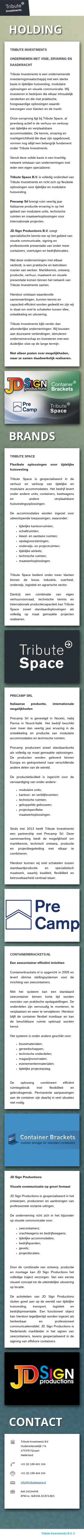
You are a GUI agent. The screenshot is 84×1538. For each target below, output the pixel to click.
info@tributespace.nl (33, 1482)
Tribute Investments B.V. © (58, 1533)
